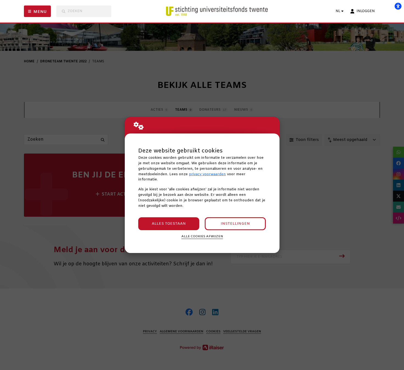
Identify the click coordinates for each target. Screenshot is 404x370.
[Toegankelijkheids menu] (398, 6)
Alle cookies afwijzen (202, 236)
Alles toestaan (169, 223)
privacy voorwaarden (207, 174)
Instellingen (235, 223)
